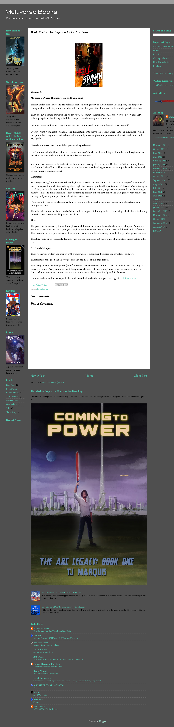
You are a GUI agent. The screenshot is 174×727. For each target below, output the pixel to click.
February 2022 (159, 160)
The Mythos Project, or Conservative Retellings (57, 391)
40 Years (36, 687)
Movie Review (12, 400)
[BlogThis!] (59, 284)
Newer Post (38, 376)
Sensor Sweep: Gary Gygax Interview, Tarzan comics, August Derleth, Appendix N (67, 680)
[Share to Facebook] (64, 284)
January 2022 (159, 164)
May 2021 (157, 195)
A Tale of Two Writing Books (45, 709)
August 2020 (159, 226)
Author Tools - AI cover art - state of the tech (61, 592)
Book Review (43, 288)
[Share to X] (61, 284)
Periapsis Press (40, 642)
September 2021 (160, 180)
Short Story (11, 412)
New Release (11, 404)
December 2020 (160, 211)
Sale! (8, 408)
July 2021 (157, 188)
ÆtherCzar (38, 656)
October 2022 (159, 149)
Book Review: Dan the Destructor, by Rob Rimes (63, 606)
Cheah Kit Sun (40, 649)
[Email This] (56, 284)
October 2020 (159, 219)
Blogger (102, 721)
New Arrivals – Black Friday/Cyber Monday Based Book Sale (58, 659)
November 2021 (160, 172)
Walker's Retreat (41, 628)
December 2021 (160, 168)
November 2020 (160, 215)
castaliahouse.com (42, 678)
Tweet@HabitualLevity (163, 73)
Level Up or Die (40, 694)
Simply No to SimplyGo (43, 652)
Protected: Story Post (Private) (45, 673)
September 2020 (160, 223)
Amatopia (38, 699)
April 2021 (157, 199)
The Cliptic (39, 706)
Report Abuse (13, 420)
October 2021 (159, 176)
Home (89, 376)
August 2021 (159, 184)
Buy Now (157, 54)
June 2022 (157, 153)
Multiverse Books (31, 11)
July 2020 (157, 230)
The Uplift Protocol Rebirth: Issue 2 (48, 666)
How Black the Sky (161, 62)
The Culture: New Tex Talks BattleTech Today (52, 631)
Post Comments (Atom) (53, 382)
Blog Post (10, 384)
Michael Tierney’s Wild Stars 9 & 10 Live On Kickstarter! (56, 638)
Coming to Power (161, 58)
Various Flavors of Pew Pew (46, 664)
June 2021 (157, 191)
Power (36, 702)
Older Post (140, 376)
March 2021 (158, 203)
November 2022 (160, 145)
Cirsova (37, 635)
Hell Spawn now (128, 278)
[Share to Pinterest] (67, 284)
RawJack (157, 66)
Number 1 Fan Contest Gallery (46, 645)
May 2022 (157, 156)
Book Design (11, 388)
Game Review (12, 396)
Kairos (36, 692)
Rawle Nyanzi (40, 671)
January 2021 (159, 207)
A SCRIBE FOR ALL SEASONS (48, 685)
